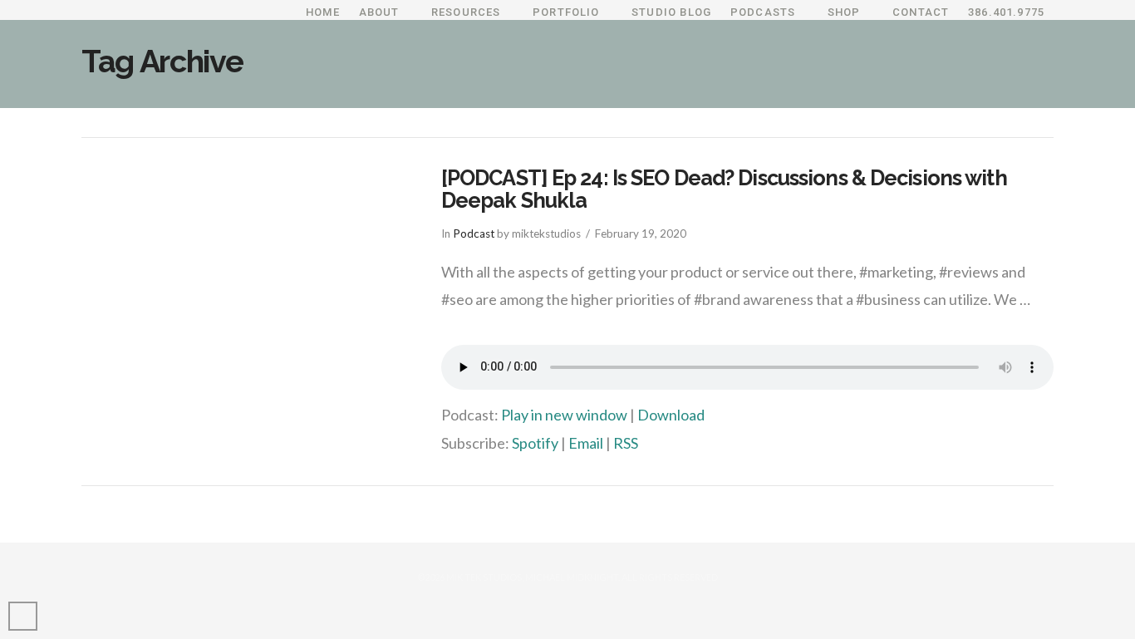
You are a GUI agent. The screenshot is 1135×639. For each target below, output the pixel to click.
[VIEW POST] (246, 274)
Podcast (473, 233)
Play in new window (564, 415)
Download (671, 415)
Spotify (535, 443)
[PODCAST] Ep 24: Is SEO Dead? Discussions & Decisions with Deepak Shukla (724, 189)
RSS (625, 443)
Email (585, 443)
